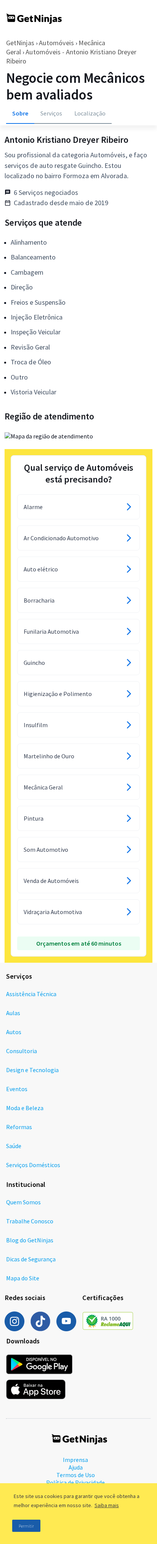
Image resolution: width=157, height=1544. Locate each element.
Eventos (16, 1089)
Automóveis (56, 42)
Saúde (13, 1146)
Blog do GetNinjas (29, 1240)
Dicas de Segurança (31, 1259)
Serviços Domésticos (33, 1165)
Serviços (51, 113)
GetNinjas (20, 42)
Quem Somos (23, 1202)
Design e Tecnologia (32, 1070)
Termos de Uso (75, 1475)
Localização (90, 113)
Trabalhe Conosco (29, 1221)
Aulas (13, 1013)
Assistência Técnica (31, 994)
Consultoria (21, 1051)
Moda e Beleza (24, 1108)
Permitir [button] (26, 1526)
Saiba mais (107, 1505)
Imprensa (75, 1459)
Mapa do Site (22, 1278)
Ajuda (76, 1467)
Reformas (19, 1127)
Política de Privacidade (75, 1482)
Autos (13, 1032)
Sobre (20, 113)
